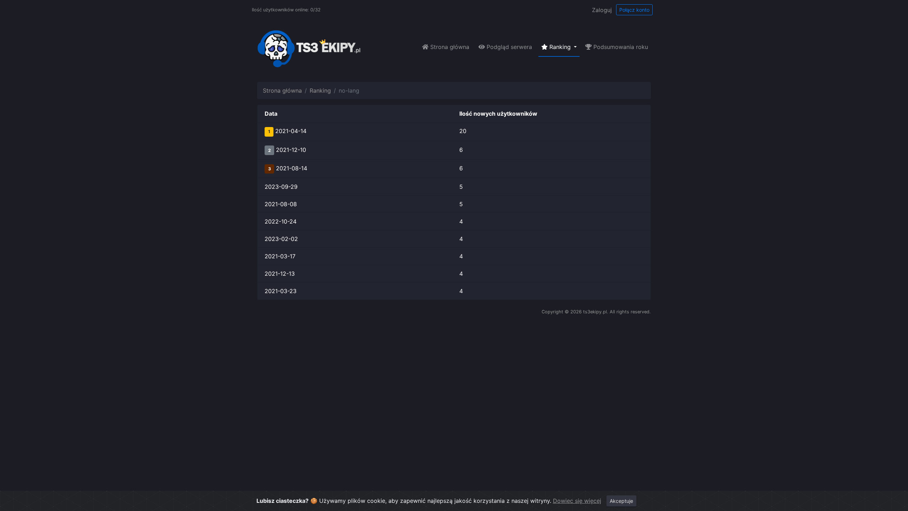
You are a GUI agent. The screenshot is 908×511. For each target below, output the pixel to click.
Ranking (320, 90)
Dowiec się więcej (577, 500)
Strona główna (448, 46)
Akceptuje (621, 501)
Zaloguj (602, 9)
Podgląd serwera (508, 46)
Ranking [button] (560, 46)
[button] (454, 131)
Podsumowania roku (620, 46)
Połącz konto (634, 10)
